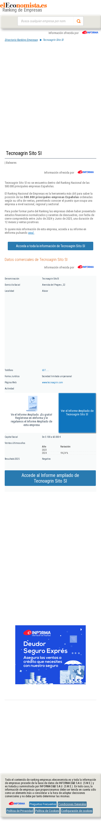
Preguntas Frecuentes (43, 804)
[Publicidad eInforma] (50, 683)
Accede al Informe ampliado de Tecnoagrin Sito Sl (50, 478)
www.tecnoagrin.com (52, 382)
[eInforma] (16, 801)
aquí (31, 232)
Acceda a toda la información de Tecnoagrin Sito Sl (50, 246)
